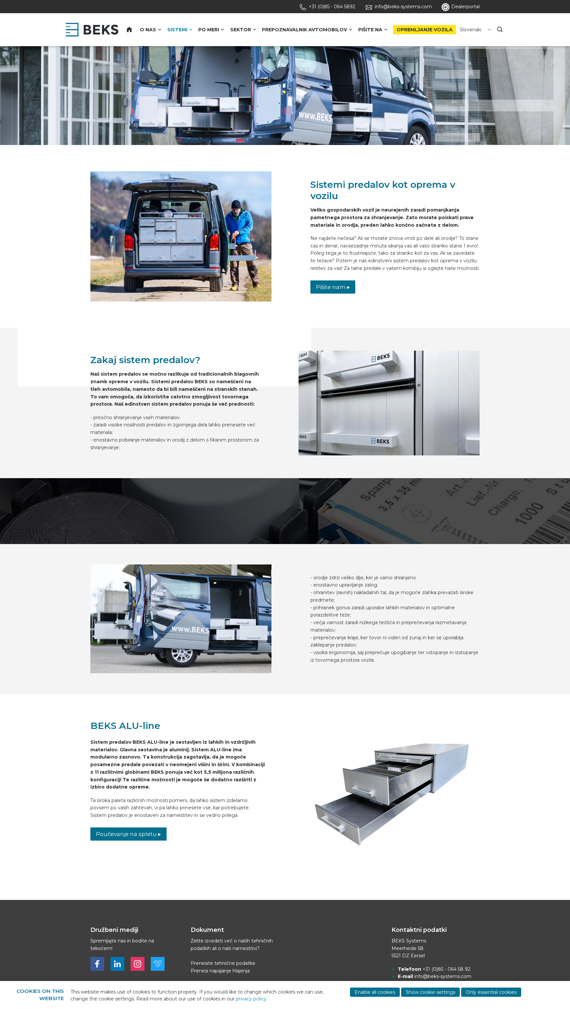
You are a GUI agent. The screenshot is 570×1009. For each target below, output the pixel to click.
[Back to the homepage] (92, 30)
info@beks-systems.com (442, 976)
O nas (148, 30)
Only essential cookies (491, 992)
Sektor (240, 30)
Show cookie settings (430, 992)
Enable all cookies (375, 992)
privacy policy (251, 999)
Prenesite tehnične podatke (223, 963)
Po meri (208, 30)
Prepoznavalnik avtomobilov (304, 30)
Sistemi (177, 30)
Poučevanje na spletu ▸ (128, 834)
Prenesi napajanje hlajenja (220, 971)
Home (133, 30)
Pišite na (370, 30)
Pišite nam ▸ (333, 287)
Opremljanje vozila (424, 30)
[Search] (500, 30)
